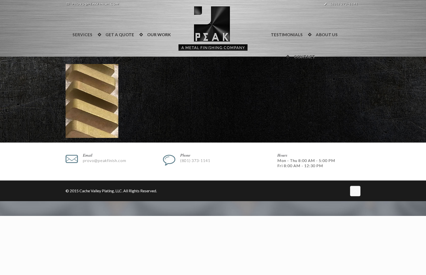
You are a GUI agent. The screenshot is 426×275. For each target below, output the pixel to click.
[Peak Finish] (213, 28)
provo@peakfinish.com (95, 4)
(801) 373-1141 (344, 4)
